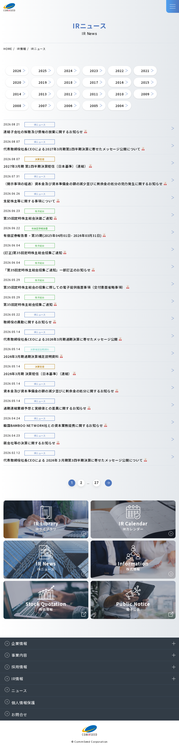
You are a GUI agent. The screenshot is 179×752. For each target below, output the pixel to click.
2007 (42, 105)
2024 (68, 70)
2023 (94, 70)
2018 (68, 82)
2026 (17, 70)
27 (96, 483)
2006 (68, 105)
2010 (119, 94)
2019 (42, 82)
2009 (145, 94)
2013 (42, 94)
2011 (94, 94)
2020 (17, 82)
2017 (94, 82)
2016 (119, 82)
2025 (42, 70)
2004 (119, 105)
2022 (119, 70)
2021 (145, 70)
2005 (94, 105)
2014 (17, 94)
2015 (145, 82)
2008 (17, 105)
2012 (68, 94)
